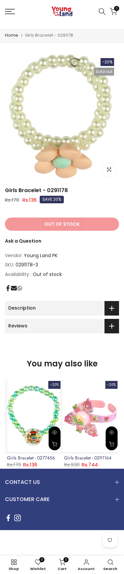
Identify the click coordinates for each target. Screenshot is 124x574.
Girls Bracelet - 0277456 (31, 458)
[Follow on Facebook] (8, 518)
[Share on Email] (14, 288)
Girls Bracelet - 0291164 (87, 458)
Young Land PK (41, 255)
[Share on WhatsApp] (20, 288)
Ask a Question (23, 241)
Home (11, 35)
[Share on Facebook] (8, 288)
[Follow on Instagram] (17, 518)
